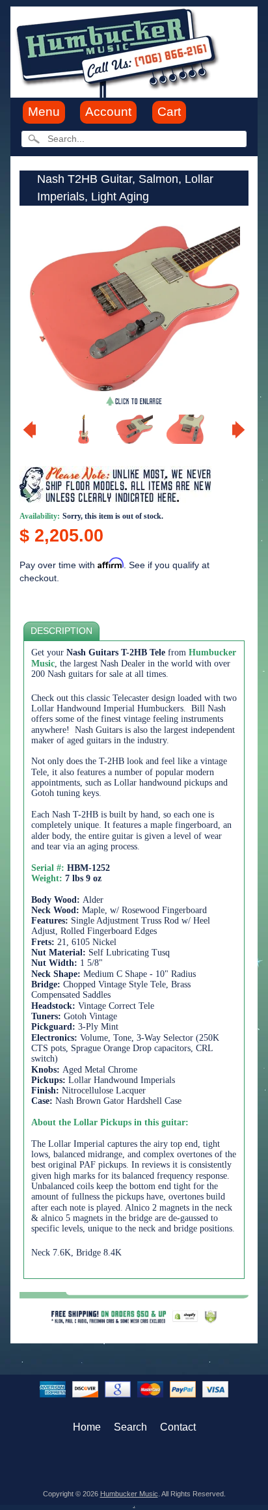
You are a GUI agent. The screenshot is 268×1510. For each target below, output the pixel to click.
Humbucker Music (129, 1494)
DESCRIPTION (61, 631)
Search (130, 1427)
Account (108, 111)
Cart (169, 111)
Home (87, 1427)
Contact (178, 1427)
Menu (44, 111)
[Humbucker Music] (119, 51)
